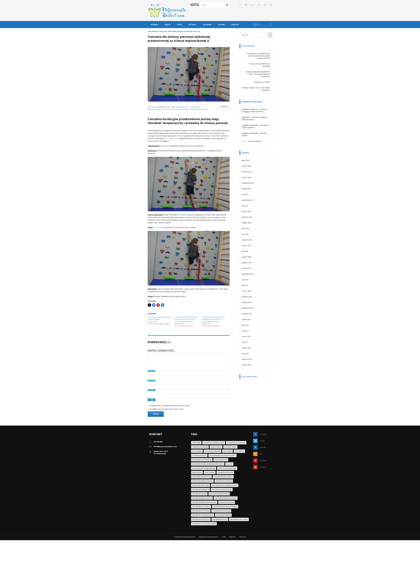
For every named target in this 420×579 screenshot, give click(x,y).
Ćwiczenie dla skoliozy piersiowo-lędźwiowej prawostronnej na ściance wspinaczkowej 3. (186, 319)
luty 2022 (245, 194)
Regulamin (232, 537)
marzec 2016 (246, 365)
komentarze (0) (195, 107)
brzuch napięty (158, 227)
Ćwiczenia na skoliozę (157, 31)
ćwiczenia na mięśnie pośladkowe (225, 498)
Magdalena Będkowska (181, 107)
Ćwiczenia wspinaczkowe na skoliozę (184, 31)
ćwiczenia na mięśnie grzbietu (202, 498)
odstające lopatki (230, 447)
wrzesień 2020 (247, 217)
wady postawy (209, 472)
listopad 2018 (246, 302)
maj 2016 (245, 353)
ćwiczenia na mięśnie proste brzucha (204, 502)
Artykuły (192, 24)
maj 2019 (245, 280)
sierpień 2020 (246, 223)
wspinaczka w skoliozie (201, 109)
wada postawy (197, 472)
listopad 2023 (246, 189)
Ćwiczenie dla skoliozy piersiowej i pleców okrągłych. (160, 318)
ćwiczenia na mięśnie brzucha (219, 494)
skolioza (168, 109)
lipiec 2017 (245, 325)
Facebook (263, 434)
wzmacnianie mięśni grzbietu (223, 477)
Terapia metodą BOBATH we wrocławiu (259, 65)
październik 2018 (248, 308)
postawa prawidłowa (199, 455)
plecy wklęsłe (239, 451)
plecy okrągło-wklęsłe (212, 451)
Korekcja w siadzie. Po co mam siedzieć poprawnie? (256, 89)
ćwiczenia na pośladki (223, 515)
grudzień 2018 (247, 297)
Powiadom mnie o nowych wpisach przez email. (166, 409)
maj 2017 (245, 331)
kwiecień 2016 (247, 359)
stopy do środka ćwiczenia (227, 468)
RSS (261, 454)
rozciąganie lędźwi (220, 460)
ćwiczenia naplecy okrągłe (201, 506)
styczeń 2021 (246, 211)
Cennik (224, 537)
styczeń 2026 (246, 166)
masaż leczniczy (216, 447)
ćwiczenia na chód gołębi (200, 485)
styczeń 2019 (246, 291)
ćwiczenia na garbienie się (200, 489)
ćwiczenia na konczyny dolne (222, 489)
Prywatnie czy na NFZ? (262, 82)
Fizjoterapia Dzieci (250, 377)
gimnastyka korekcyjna (200, 447)
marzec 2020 (246, 245)
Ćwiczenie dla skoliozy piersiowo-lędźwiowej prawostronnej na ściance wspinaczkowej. (213, 319)
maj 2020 (245, 234)
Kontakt (235, 24)
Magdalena (246, 117)
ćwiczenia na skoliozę (158, 109)
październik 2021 (248, 200)
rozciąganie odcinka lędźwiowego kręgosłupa (207, 464)
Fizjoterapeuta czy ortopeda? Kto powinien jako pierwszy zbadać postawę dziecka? (258, 55)
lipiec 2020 (245, 228)
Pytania (221, 24)
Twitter (262, 441)
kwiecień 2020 (247, 240)
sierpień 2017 (246, 319)
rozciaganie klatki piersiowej (201, 460)
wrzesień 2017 (247, 314)
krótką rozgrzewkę (171, 138)
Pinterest (263, 460)
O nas (179, 24)
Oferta (167, 24)
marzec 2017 (246, 336)
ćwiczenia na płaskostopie (201, 519)
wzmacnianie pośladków (224, 481)
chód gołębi (196, 442)
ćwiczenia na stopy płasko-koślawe (204, 523)
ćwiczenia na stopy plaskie (239, 519)
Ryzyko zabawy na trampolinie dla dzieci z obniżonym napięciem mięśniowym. (258, 74)
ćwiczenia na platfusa (226, 502)
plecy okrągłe (197, 451)
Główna (154, 24)
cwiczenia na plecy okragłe (236, 442)
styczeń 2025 (246, 177)
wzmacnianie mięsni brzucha (201, 477)
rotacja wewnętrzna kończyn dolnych (222, 455)
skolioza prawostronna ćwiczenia (182, 109)
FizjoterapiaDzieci (212, 537)
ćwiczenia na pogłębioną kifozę (202, 515)
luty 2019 (245, 285)
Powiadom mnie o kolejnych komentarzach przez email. (169, 406)
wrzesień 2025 (247, 172)
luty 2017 (245, 342)
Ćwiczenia (207, 24)
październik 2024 (248, 183)
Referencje (242, 537)
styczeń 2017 (246, 348)
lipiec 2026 (245, 160)
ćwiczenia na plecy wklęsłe (221, 511)
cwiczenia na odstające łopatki (213, 442)
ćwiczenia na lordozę (199, 494)
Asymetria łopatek (254, 141)
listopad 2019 (246, 268)
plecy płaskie (227, 451)
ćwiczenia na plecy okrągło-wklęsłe (225, 506)
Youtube (263, 467)
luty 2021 (245, 206)
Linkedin (263, 447)
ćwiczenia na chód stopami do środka (224, 485)
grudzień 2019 (247, 263)
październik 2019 (248, 274)
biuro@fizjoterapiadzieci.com (165, 446)
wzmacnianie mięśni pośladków (202, 481)
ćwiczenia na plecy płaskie (200, 511)
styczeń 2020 (246, 257)
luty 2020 (245, 251)
